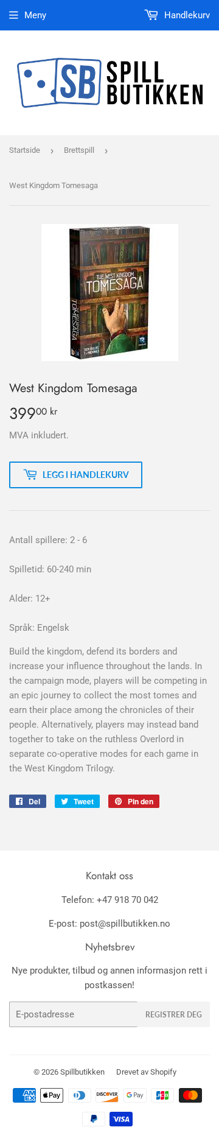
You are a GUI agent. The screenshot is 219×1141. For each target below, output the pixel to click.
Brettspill (79, 150)
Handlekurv (186, 15)
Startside (24, 150)
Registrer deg (173, 1014)
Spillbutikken (82, 1071)
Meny (35, 15)
